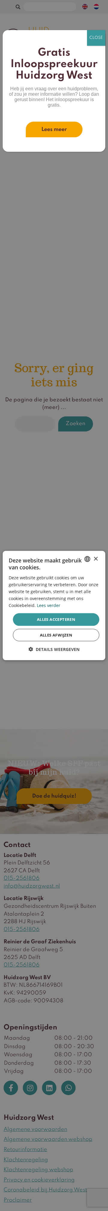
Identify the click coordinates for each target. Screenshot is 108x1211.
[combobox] (87, 559)
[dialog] (54, 605)
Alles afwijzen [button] (56, 634)
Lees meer (54, 129)
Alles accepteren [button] (56, 619)
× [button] (95, 558)
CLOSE (96, 38)
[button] (54, 649)
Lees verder (48, 605)
